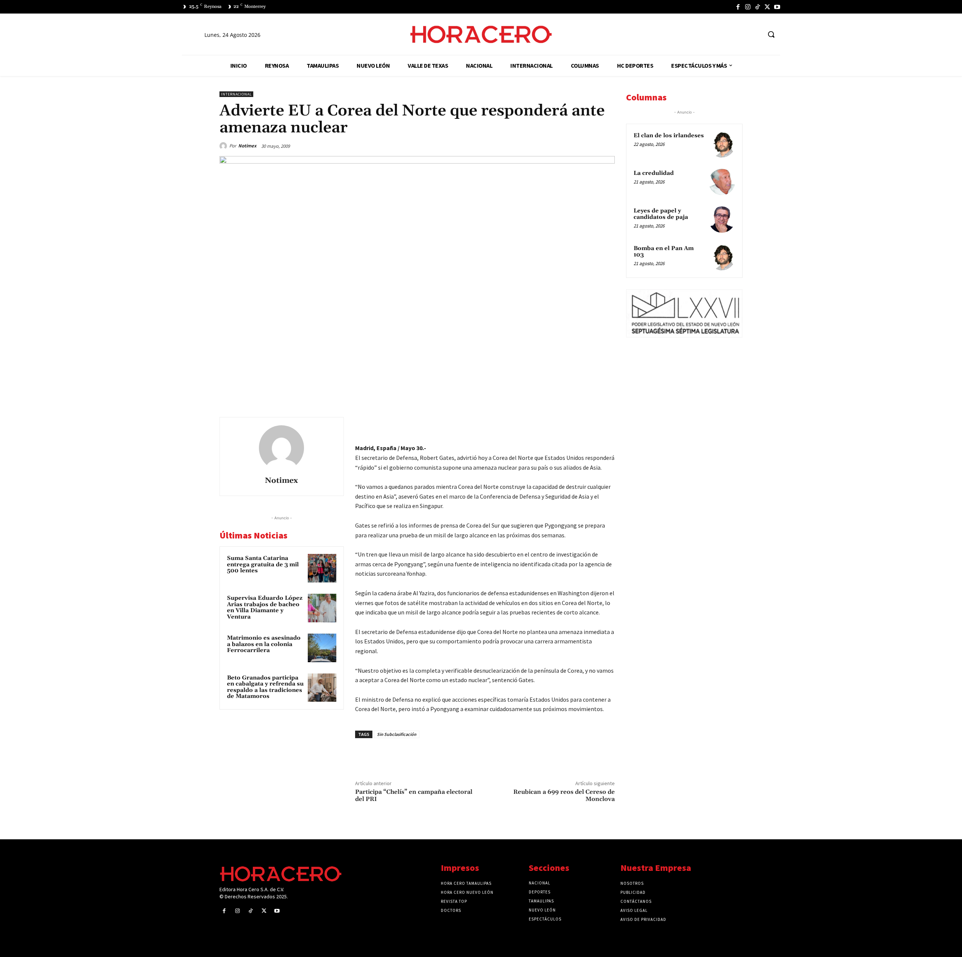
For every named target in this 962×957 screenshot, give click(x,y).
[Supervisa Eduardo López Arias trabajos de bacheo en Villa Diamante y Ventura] (322, 608)
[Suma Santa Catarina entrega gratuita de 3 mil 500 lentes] (322, 568)
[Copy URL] (589, 424)
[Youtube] (777, 7)
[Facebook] (738, 7)
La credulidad (654, 173)
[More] (607, 424)
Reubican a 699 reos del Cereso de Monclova (564, 795)
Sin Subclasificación (396, 734)
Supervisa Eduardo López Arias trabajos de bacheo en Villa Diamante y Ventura (265, 607)
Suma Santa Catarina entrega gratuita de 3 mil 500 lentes (263, 564)
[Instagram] (748, 7)
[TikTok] (758, 7)
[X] (767, 7)
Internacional (236, 94)
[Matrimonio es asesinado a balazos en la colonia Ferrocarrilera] (322, 648)
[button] (771, 34)
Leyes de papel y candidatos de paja (661, 214)
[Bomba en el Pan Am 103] (722, 257)
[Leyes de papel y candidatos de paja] (722, 219)
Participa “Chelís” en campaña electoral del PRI (413, 795)
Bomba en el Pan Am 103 (664, 251)
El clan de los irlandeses (669, 135)
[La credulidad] (722, 182)
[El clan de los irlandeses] (722, 144)
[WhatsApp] (554, 424)
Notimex (247, 146)
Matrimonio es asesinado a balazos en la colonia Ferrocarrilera (264, 644)
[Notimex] (224, 146)
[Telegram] (571, 424)
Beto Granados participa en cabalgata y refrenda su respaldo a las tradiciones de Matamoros (265, 687)
